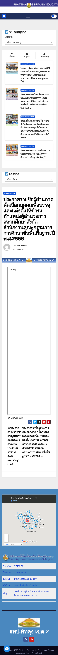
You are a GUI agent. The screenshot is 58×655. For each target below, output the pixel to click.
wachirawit (22, 245)
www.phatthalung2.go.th (25, 585)
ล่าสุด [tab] (12, 56)
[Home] (4, 16)
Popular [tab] (27, 56)
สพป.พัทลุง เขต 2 (29, 631)
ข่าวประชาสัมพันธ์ (9, 193)
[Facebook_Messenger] (7, 649)
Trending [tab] (44, 56)
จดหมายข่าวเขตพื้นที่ (27, 64)
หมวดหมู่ (9, 37)
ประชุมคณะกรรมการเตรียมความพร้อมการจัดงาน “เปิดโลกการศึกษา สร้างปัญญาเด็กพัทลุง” (35, 153)
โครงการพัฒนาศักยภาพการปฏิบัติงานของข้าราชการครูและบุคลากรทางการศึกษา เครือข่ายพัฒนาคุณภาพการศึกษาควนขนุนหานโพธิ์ (35, 75)
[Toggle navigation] (28, 16)
